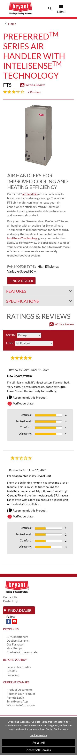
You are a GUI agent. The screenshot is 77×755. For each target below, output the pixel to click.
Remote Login (15, 697)
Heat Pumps (14, 648)
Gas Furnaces (15, 644)
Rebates (12, 671)
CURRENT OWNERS (16, 682)
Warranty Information (21, 705)
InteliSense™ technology (22, 238)
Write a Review (32, 85)
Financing (13, 675)
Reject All (38, 742)
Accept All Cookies (38, 750)
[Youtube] (14, 621)
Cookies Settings (38, 735)
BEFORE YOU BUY (15, 659)
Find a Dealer (19, 610)
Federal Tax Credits (19, 667)
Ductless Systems (18, 640)
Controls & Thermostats (22, 652)
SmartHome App (17, 701)
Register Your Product (21, 693)
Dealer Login (11, 601)
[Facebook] (9, 621)
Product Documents (19, 689)
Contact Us (10, 597)
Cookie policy (61, 729)
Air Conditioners (17, 636)
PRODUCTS (10, 629)
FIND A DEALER (21, 281)
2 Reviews (34, 92)
